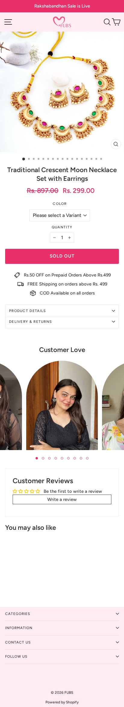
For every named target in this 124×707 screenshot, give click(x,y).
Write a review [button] (62, 499)
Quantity (62, 227)
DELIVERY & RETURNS (30, 322)
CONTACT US (18, 642)
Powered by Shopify (62, 702)
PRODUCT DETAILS (27, 311)
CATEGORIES (17, 614)
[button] (37, 458)
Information (19, 628)
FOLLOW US (16, 656)
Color (60, 204)
